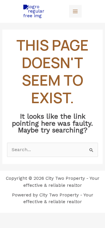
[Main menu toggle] (75, 11)
